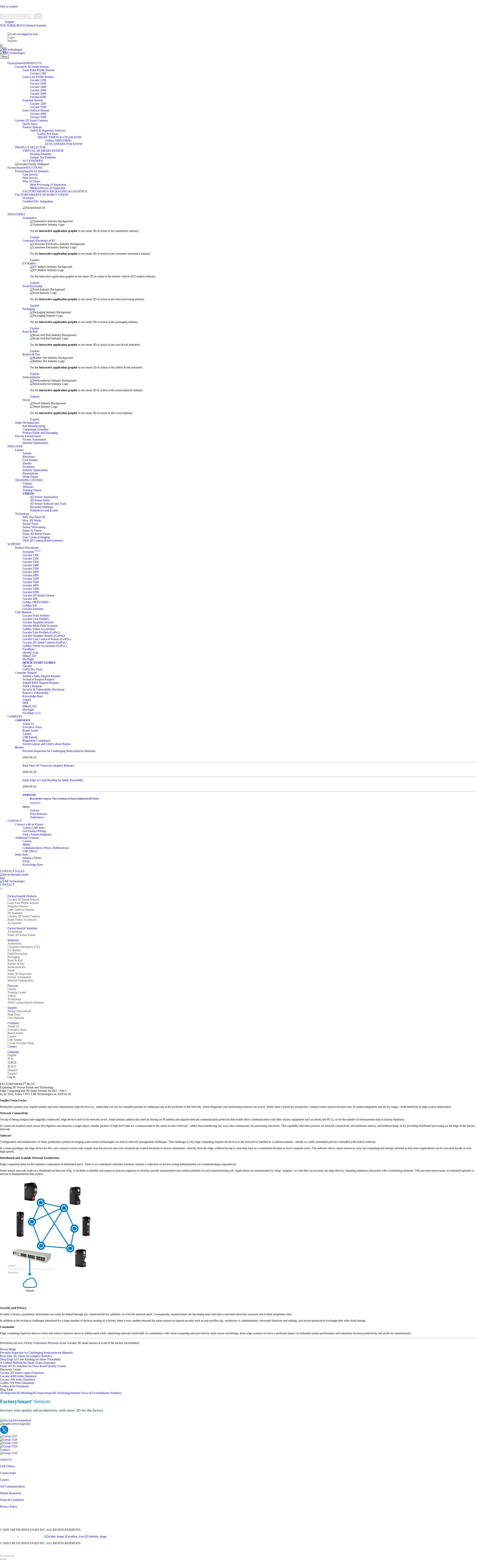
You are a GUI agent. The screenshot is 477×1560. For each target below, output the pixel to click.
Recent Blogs (8, 1349)
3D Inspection (8, 1393)
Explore (34, 237)
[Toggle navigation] (1, 889)
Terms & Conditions (12, 1499)
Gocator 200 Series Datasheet (17, 1379)
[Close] (2, 3)
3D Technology (62, 1393)
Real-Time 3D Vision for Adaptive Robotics (48, 765)
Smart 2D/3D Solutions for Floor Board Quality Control (33, 1366)
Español (41, 25)
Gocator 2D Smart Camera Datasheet (22, 1372)
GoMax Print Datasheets (14, 1386)
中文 (3, 25)
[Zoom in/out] (1, 1555)
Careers (4, 1479)
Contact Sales (8, 1473)
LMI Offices (7, 1466)
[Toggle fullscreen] (5, 1555)
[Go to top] (2, 1551)
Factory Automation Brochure (41, 1343)
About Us (6, 1459)
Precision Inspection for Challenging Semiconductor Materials (59, 751)
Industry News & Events (85, 1393)
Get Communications (12, 1486)
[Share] (8, 1555)
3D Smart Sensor (42, 1393)
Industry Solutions (110, 1393)
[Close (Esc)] (12, 1555)
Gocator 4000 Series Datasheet (18, 1376)
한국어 (20, 25)
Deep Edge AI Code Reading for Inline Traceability (53, 780)
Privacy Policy (8, 1506)
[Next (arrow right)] (5, 1559)
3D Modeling (24, 1393)
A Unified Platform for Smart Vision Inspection (28, 1362)
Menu (4, 56)
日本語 (11, 25)
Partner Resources (10, 1493)
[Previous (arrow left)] (1, 1559)
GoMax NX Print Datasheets (17, 1382)
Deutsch (31, 25)
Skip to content (9, 6)
